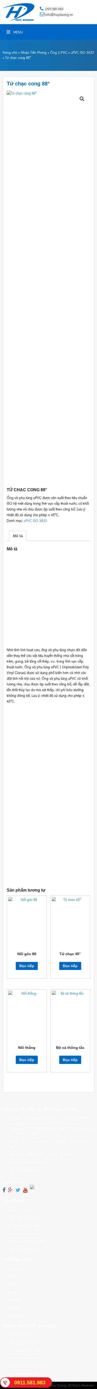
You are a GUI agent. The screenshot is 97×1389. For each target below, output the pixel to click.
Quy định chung (18, 1210)
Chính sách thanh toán (23, 1249)
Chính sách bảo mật (21, 1218)
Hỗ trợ (11, 1284)
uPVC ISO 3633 (82, 53)
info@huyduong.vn (59, 15)
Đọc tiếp (26, 966)
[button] (82, 99)
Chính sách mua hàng (22, 1234)
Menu (37, 12)
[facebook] (4, 1190)
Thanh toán (14, 1315)
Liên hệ (11, 1292)
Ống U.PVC (58, 53)
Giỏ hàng (13, 1269)
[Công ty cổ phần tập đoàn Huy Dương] (19, 12)
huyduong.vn (32, 1170)
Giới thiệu (13, 1276)
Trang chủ (10, 53)
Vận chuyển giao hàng (23, 1226)
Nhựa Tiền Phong (34, 53)
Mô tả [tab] (18, 536)
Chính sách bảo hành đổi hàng (29, 1241)
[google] (10, 1190)
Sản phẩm (14, 1300)
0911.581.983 (54, 9)
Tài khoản (13, 1308)
